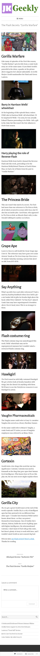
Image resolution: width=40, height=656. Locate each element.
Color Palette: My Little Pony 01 (11, 637)
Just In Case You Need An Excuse (12, 634)
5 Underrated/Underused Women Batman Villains (17, 623)
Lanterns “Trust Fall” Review (10, 630)
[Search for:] (20, 617)
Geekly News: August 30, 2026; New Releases (15, 627)
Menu (21, 18)
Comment (32, 604)
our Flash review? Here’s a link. (22, 539)
